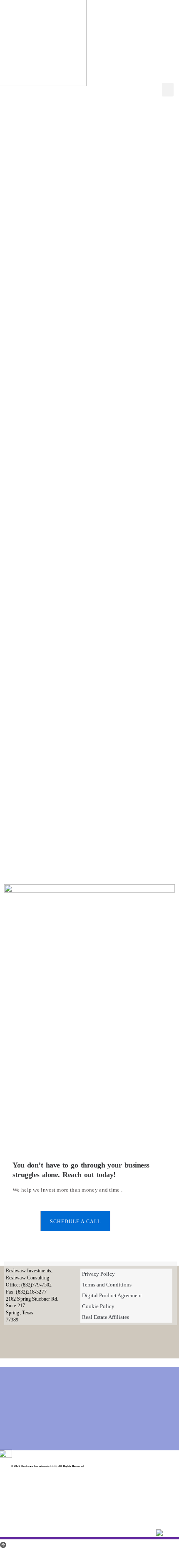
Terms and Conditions (107, 1284)
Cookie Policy (98, 1306)
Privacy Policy (98, 1274)
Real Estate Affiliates (105, 1317)
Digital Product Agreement (112, 1295)
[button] (168, 89)
